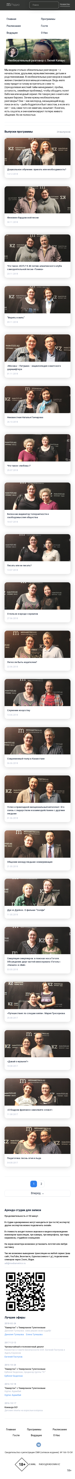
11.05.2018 (12, 914)
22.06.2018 (12, 667)
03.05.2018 (12, 969)
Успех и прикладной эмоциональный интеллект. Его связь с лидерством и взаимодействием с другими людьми (36, 810)
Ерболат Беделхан (14, 1376)
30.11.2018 (12, 222)
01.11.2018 (12, 374)
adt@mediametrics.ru (15, 1263)
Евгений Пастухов (13, 1357)
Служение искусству (18, 710)
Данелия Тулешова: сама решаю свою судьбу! (28, 1330)
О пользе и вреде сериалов (22, 614)
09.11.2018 (12, 322)
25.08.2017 (12, 1018)
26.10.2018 (12, 422)
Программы (48, 19)
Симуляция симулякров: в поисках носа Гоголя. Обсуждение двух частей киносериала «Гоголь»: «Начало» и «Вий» (34, 961)
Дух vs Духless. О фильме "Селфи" (26, 910)
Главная (11, 19)
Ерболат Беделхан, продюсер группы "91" (25, 1372)
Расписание (14, 26)
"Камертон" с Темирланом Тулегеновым (25, 1327)
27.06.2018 (12, 618)
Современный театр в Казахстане (26, 758)
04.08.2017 (12, 1163)
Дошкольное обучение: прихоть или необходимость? (36, 169)
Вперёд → (37, 1193)
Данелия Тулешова (14, 1334)
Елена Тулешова (34, 1334)
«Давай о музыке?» (17, 1061)
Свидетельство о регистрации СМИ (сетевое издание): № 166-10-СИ (39, 1452)
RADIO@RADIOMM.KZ (49, 1464)
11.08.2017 (12, 1114)
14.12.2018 (12, 174)
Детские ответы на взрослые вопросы (24, 1410)
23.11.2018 (12, 274)
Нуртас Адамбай (13, 1391)
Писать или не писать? (19, 565)
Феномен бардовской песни (23, 217)
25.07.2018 (12, 470)
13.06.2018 (12, 715)
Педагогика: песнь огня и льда (24, 1158)
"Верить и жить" (16, 317)
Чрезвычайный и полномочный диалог (24, 1347)
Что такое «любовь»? (19, 465)
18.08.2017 (12, 1066)
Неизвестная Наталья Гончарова (25, 417)
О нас (44, 32)
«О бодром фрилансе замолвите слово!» (29, 1110)
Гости (44, 26)
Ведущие (12, 32)
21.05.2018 (12, 866)
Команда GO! (11, 1407)
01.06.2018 (12, 818)
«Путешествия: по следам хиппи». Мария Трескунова (36, 1013)
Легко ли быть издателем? (22, 662)
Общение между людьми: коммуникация (29, 862)
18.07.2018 (12, 522)
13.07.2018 (12, 570)
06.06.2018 (12, 763)
